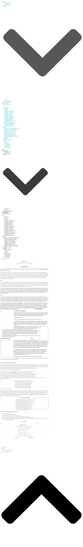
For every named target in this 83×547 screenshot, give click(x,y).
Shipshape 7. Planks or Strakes (9, 134)
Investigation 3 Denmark (8, 112)
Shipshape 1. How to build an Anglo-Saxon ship (12, 128)
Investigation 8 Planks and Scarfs (9, 123)
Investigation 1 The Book (8, 110)
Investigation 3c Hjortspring (8, 115)
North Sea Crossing (7, 144)
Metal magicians (7, 143)
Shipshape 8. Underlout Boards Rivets (10, 135)
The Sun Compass (7, 147)
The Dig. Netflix (6, 146)
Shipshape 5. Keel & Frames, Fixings (10, 132)
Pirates (5, 141)
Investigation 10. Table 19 (8, 125)
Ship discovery (6, 107)
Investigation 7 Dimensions (8, 122)
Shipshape (4, 127)
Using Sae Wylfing (5, 103)
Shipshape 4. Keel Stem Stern (9, 131)
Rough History (6, 4)
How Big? (6, 108)
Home (3, 1)
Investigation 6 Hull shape (8, 118)
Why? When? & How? (6, 2)
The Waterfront (6, 99)
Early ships (6, 109)
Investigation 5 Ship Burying (8, 117)
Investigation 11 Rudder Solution (9, 126)
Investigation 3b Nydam (8, 114)
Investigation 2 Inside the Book (9, 111)
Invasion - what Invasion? (8, 139)
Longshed (6, 100)
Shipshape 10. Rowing (8, 137)
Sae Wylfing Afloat (7, 104)
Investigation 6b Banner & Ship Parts (10, 120)
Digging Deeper (5, 138)
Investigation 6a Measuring (8, 119)
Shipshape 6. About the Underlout (10, 133)
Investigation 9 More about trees (9, 124)
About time (6, 142)
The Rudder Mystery (7, 145)
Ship (3, 105)
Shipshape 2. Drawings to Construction (10, 129)
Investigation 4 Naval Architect (9, 116)
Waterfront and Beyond (8, 101)
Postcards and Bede (7, 5)
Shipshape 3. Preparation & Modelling (10, 130)
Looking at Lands (7, 140)
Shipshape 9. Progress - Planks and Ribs (11, 136)
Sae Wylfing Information (6, 102)
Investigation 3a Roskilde (8, 113)
